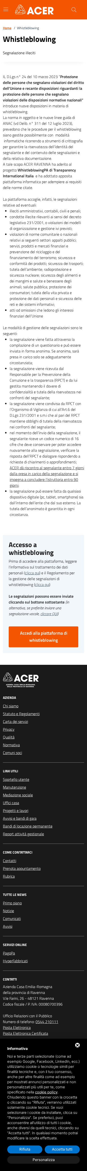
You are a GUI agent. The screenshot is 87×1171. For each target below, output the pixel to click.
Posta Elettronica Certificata (25, 1033)
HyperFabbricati (15, 961)
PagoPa (9, 953)
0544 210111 (47, 1022)
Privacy (8, 729)
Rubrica (9, 876)
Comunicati (12, 918)
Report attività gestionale (23, 834)
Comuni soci (12, 753)
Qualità (8, 737)
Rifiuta (24, 1149)
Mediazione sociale (18, 795)
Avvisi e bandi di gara (19, 818)
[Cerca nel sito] (74, 10)
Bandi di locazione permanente (27, 826)
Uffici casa (11, 803)
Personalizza (44, 1159)
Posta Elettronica (17, 1027)
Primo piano (12, 903)
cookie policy (46, 1092)
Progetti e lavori (15, 810)
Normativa (11, 745)
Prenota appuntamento (22, 868)
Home (7, 27)
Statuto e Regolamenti (21, 714)
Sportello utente (16, 779)
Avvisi (7, 926)
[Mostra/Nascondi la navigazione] (6, 9)
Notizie (8, 911)
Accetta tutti (62, 1149)
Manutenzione (14, 787)
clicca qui (32, 573)
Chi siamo (10, 706)
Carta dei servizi (15, 721)
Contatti (9, 861)
